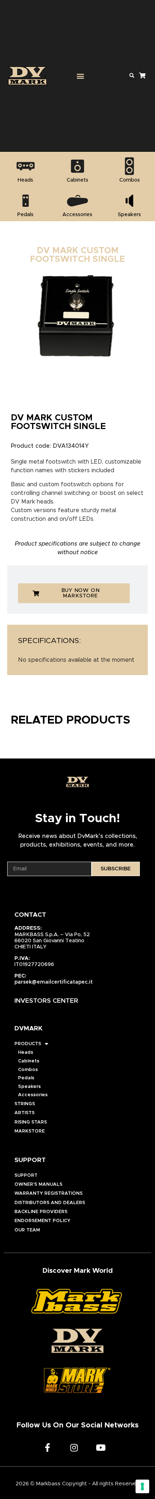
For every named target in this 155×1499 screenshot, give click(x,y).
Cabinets (28, 1061)
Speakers (29, 1086)
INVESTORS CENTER (46, 1001)
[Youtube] (100, 1447)
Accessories (33, 1095)
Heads (25, 1052)
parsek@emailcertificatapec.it (53, 982)
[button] (80, 76)
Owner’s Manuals (38, 1184)
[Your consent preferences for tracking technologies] (142, 1486)
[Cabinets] (77, 166)
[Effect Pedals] (25, 200)
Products (27, 1044)
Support (25, 1175)
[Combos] (129, 166)
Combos (28, 1069)
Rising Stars (30, 1122)
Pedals (26, 1078)
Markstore (29, 1131)
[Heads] (25, 166)
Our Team (27, 1230)
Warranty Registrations (48, 1193)
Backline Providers (40, 1211)
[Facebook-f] (47, 1447)
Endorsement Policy (42, 1220)
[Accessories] (77, 200)
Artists (24, 1113)
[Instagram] (74, 1447)
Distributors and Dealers (49, 1202)
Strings (24, 1104)
